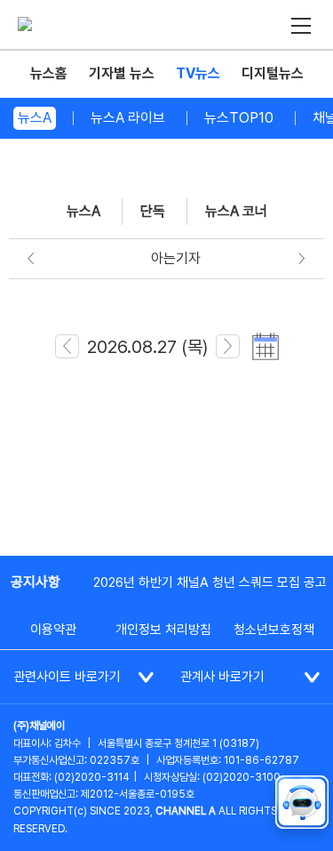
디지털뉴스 (273, 73)
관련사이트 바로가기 (67, 677)
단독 (152, 211)
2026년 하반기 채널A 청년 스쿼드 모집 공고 (210, 582)
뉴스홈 (48, 73)
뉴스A (35, 117)
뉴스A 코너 (236, 211)
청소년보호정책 (274, 630)
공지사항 (35, 582)
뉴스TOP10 (239, 117)
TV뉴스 (198, 73)
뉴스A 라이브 (128, 117)
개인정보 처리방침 (163, 630)
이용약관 (53, 630)
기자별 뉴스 (122, 73)
